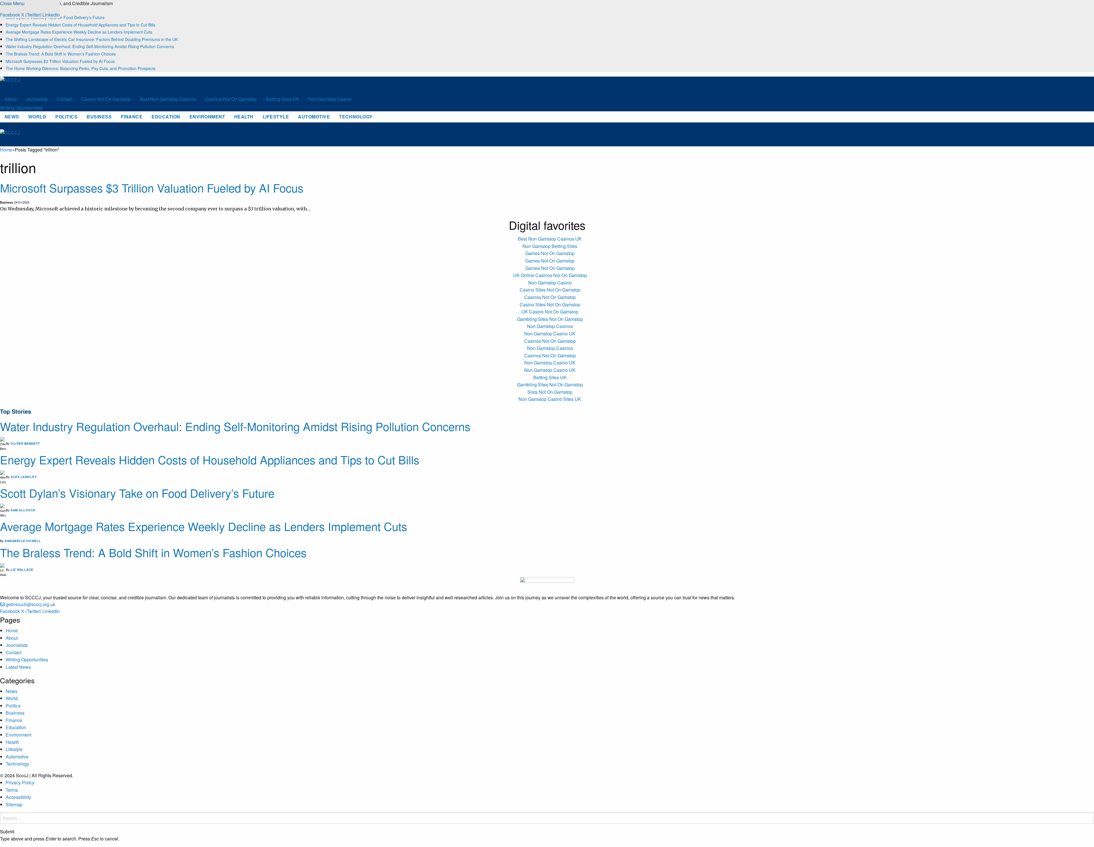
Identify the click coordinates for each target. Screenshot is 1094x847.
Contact (64, 99)
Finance (131, 116)
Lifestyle (276, 116)
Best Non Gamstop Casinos (168, 99)
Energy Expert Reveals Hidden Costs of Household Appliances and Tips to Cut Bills (80, 25)
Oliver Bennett (25, 443)
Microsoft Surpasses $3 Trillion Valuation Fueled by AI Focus (60, 61)
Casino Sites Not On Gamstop (550, 289)
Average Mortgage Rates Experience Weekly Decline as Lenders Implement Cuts (79, 32)
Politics (66, 116)
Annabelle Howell (23, 541)
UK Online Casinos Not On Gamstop (550, 275)
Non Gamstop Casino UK (549, 333)
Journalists (37, 99)
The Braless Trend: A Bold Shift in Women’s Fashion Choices (61, 54)
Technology (356, 116)
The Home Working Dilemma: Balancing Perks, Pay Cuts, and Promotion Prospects (81, 68)
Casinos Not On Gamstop (231, 99)
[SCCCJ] (27, 84)
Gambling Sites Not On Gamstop (550, 319)
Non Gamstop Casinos (550, 326)
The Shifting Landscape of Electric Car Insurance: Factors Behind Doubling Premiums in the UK (92, 39)
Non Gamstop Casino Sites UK (550, 399)
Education (166, 116)
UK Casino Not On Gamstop (549, 311)
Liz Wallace (22, 569)
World (37, 116)
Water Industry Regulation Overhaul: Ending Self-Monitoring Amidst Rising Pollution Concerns (90, 46)
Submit (7, 831)
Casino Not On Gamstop (106, 99)
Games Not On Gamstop (550, 253)
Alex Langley (24, 477)
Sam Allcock (23, 510)
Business (99, 116)
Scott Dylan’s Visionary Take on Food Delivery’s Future (137, 493)
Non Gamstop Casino (330, 99)
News (12, 116)
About (11, 99)
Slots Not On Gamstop (549, 392)
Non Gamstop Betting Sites (549, 246)
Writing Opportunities (21, 107)
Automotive (314, 116)
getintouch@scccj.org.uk (30, 604)
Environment (207, 116)
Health (244, 116)
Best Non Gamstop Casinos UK (550, 238)
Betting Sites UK (282, 99)
